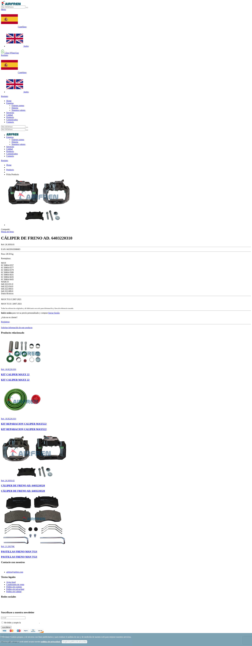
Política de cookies (14, 587)
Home (8, 101)
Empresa (10, 103)
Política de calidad (13, 591)
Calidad (9, 115)
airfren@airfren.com (14, 572)
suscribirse (6, 627)
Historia (15, 108)
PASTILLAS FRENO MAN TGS (19, 551)
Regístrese (5, 322)
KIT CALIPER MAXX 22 (15, 374)
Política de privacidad (15, 589)
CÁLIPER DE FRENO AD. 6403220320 (23, 485)
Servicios (10, 112)
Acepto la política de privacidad (74, 642)
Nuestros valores (18, 110)
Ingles (26, 46)
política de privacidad (51, 641)
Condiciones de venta (15, 584)
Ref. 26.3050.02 (8, 480)
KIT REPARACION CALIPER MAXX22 (24, 424)
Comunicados (12, 120)
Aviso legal (11, 582)
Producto (10, 117)
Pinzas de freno (7, 232)
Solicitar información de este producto (16, 327)
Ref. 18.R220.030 (8, 369)
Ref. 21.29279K (8, 546)
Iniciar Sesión (54, 313)
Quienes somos (18, 105)
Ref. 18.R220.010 (8, 419)
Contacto (10, 122)
